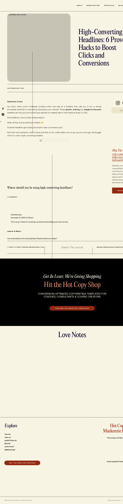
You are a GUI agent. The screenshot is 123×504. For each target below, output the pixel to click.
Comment (11, 243)
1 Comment (12, 197)
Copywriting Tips (15, 88)
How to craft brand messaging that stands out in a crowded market (43, 247)
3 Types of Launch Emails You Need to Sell (27, 343)
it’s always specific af (77, 404)
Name (10, 273)
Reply (13, 227)
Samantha (14, 215)
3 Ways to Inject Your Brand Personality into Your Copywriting (35, 337)
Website (10, 289)
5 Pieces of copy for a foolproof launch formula (29, 340)
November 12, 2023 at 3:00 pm (22, 218)
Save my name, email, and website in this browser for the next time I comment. (35, 300)
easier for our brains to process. (34, 327)
